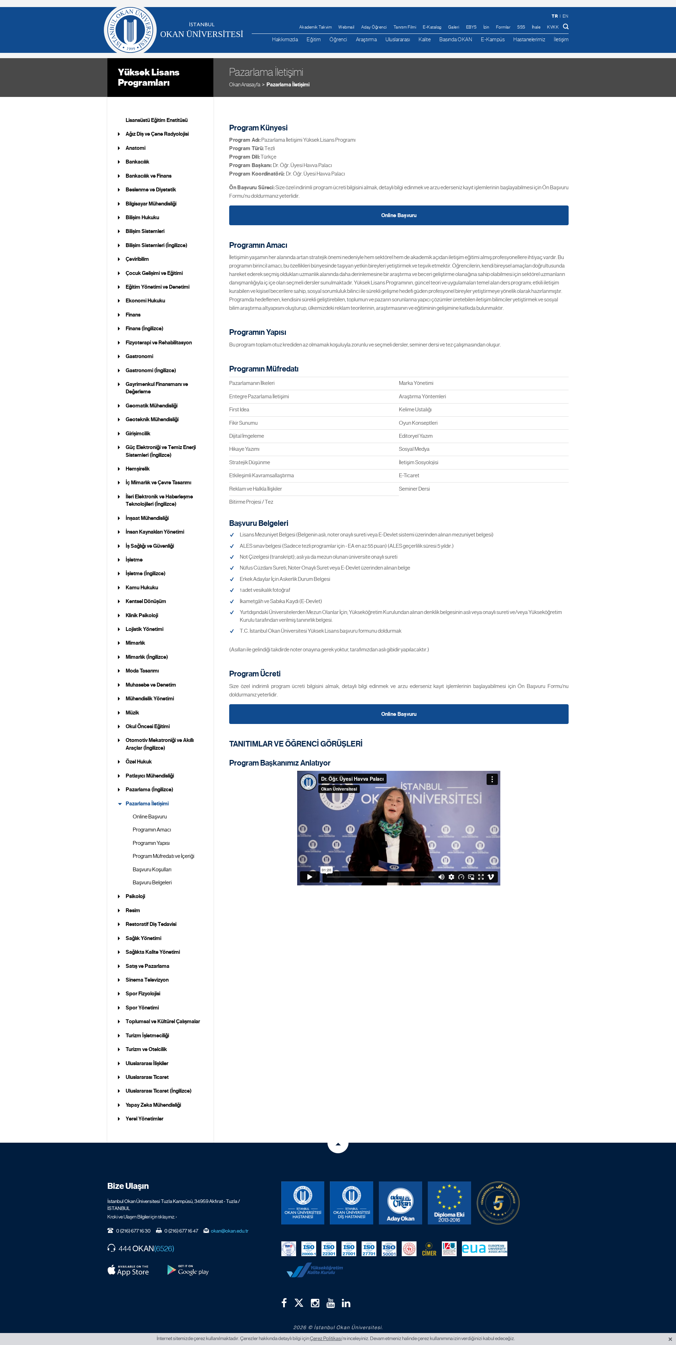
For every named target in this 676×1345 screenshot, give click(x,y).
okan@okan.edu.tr (230, 1231)
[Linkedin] (346, 1303)
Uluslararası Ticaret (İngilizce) (159, 1091)
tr (555, 16)
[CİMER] (429, 1248)
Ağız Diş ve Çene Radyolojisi (157, 134)
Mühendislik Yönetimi (150, 698)
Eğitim (314, 39)
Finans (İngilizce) (144, 328)
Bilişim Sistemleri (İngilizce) (156, 245)
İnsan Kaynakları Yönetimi (155, 532)
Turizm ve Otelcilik (146, 1049)
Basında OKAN (455, 39)
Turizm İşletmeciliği (147, 1035)
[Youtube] (330, 1303)
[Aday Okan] (400, 1203)
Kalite (425, 39)
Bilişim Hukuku (142, 217)
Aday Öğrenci (374, 27)
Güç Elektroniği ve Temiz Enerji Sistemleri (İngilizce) (161, 451)
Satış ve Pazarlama (147, 966)
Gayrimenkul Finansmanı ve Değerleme (157, 388)
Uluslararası (398, 39)
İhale (536, 27)
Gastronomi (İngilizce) (151, 370)
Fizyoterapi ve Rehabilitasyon (159, 342)
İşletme (134, 560)
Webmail (346, 27)
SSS (521, 27)
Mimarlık (135, 643)
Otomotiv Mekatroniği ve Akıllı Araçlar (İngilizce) (160, 744)
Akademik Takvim (315, 27)
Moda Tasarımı (142, 671)
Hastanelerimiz (529, 39)
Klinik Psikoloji (142, 615)
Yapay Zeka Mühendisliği (153, 1105)
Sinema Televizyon (147, 980)
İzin (486, 27)
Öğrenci (338, 39)
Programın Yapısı (151, 843)
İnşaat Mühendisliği (147, 518)
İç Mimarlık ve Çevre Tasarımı (158, 482)
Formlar (503, 27)
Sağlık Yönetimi (143, 938)
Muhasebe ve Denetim (151, 685)
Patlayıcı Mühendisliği (150, 776)
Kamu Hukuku (142, 587)
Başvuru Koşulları (152, 869)
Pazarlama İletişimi (288, 84)
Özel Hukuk (139, 762)
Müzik (132, 713)
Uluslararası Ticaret (147, 1077)
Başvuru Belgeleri (152, 882)
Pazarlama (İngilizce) (149, 789)
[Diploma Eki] (449, 1203)
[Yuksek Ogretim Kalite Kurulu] (498, 1203)
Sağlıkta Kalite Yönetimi (153, 952)
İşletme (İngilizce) (145, 573)
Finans (133, 315)
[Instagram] (315, 1303)
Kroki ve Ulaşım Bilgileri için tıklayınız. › (142, 1217)
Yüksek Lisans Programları (149, 77)
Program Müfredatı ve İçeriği (163, 856)
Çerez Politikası (326, 1338)
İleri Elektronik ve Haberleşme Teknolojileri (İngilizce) (159, 500)
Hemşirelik (138, 469)
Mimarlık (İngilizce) (147, 657)
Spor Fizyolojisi (143, 993)
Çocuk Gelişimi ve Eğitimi (154, 273)
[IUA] (449, 1248)
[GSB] (409, 1248)
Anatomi (135, 148)
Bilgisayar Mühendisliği (151, 204)
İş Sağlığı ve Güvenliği (150, 546)
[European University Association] (485, 1248)
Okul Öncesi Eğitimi (148, 726)
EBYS (471, 27)
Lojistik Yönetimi (144, 629)
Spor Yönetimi (142, 1008)
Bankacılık (137, 162)
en (565, 16)
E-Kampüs (493, 39)
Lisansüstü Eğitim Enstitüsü (157, 120)
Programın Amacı (152, 830)
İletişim (561, 39)
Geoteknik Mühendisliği (152, 419)
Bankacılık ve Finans (148, 176)
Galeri (453, 27)
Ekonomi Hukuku (145, 300)
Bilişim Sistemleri (145, 231)
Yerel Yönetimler (144, 1119)
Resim (133, 910)
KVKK (553, 27)
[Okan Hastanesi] (303, 1203)
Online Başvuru (150, 816)
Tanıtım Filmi (405, 27)
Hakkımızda (285, 39)
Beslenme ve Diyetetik (151, 189)
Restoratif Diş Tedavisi (151, 924)
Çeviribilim (137, 259)
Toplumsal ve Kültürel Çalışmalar (163, 1021)
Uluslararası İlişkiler (147, 1063)
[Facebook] (284, 1303)
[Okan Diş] (351, 1203)
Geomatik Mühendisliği (151, 406)
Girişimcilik (138, 433)
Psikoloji (135, 896)
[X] (299, 1301)
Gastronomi (139, 356)
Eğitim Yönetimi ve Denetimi (157, 287)
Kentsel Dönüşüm (146, 601)
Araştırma (366, 39)
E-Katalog (432, 27)
